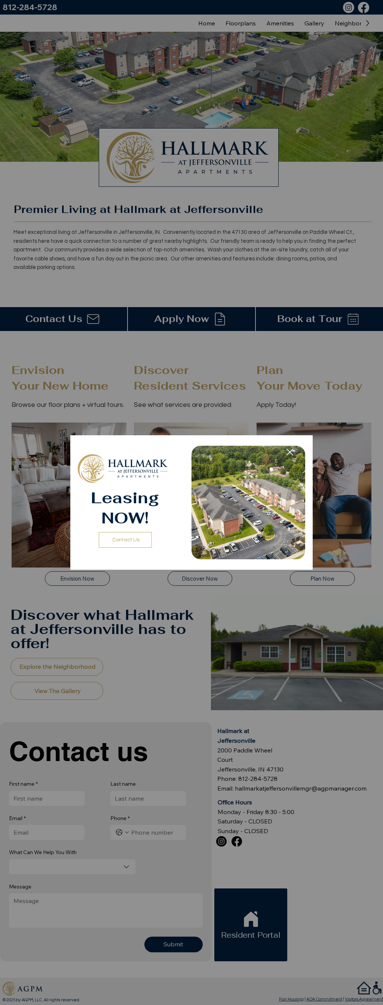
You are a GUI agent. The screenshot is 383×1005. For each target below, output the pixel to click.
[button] (290, 452)
